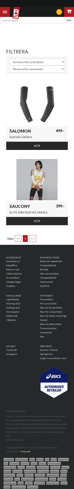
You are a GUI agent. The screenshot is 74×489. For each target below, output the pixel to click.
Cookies (10, 286)
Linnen (21, 467)
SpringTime (46, 354)
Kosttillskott (10, 467)
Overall (7, 471)
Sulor (17, 479)
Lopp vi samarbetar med (53, 358)
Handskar (14, 463)
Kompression (54, 463)
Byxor (53, 459)
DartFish (45, 286)
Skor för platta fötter (51, 324)
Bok (47, 459)
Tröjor (20, 483)
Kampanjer (46, 332)
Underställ (39, 483)
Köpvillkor (11, 265)
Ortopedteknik (48, 265)
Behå (32, 459)
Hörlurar (25, 463)
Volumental (46, 281)
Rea (42, 336)
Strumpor (8, 479)
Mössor (65, 467)
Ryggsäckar (9, 475)
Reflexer (55, 471)
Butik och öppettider (51, 261)
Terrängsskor (41, 479)
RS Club (44, 269)
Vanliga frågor (13, 281)
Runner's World (49, 349)
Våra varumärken (49, 273)
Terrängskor (13, 311)
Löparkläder (12, 299)
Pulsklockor (43, 471)
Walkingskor (53, 483)
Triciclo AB (25, 451)
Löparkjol (31, 467)
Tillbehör (11, 320)
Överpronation (48, 328)
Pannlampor (30, 471)
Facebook (11, 349)
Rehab (64, 471)
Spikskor (29, 475)
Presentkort (13, 277)
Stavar (63, 475)
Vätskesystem (18, 487)
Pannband (17, 471)
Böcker (40, 459)
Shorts (20, 475)
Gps (6, 463)
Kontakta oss (13, 261)
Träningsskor (13, 303)
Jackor (34, 463)
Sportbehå (40, 475)
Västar (7, 487)
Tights (53, 479)
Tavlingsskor (27, 479)
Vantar (64, 483)
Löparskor (55, 467)
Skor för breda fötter (51, 307)
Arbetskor (9, 459)
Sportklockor (53, 475)
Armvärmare (22, 459)
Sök (69, 20)
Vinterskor (33, 487)
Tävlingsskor (13, 307)
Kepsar (42, 463)
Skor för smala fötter (51, 311)
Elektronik (11, 315)
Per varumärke (48, 303)
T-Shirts (28, 483)
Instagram (11, 354)
